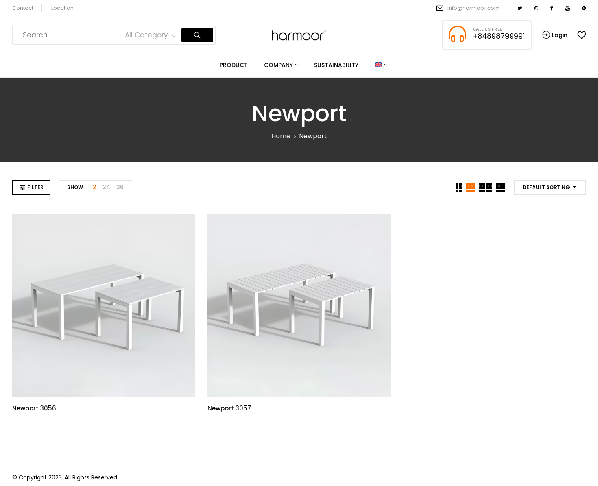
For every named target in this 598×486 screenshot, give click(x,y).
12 (93, 187)
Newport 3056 (34, 408)
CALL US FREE (487, 29)
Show (75, 187)
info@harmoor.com (473, 8)
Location (62, 8)
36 (120, 187)
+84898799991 (498, 36)
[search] (197, 35)
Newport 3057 (229, 408)
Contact (22, 8)
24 (106, 187)
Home (280, 136)
